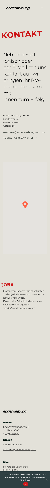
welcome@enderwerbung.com (21, 132)
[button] (25, 204)
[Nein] (46, 479)
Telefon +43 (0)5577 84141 (18, 137)
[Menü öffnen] (42, 8)
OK (25, 484)
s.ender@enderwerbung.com (19, 308)
